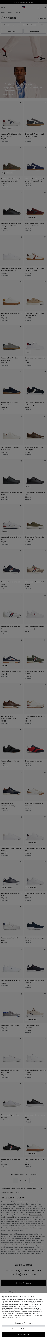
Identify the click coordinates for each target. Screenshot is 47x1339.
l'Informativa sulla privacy (11, 1317)
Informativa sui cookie (33, 1315)
